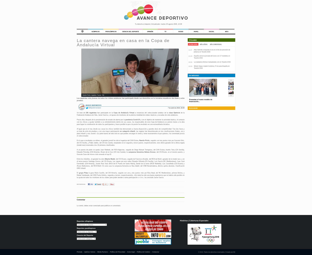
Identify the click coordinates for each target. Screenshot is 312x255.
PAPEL (196, 32)
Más (226, 32)
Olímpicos (96, 32)
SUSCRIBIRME (168, 246)
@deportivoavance (94, 108)
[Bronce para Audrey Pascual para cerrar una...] (231, 93)
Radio (180, 32)
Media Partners (102, 252)
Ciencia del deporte (130, 32)
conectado (96, 206)
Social (211, 32)
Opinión (150, 32)
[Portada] (82, 30)
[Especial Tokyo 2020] (153, 231)
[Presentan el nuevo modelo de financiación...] (231, 85)
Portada (79, 252)
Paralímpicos (111, 32)
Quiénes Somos (89, 252)
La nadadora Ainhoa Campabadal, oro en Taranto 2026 (212, 62)
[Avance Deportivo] (156, 13)
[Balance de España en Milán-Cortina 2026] (231, 89)
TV (165, 32)
